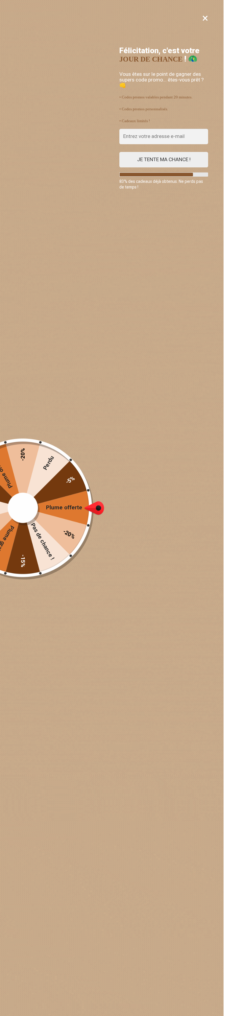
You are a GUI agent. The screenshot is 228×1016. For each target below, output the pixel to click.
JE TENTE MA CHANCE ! (164, 159)
